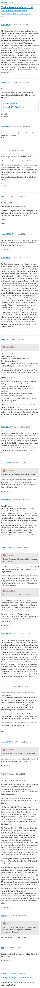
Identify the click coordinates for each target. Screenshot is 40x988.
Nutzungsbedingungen (8, 978)
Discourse (16, 982)
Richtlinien (22, 973)
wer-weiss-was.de (7, 2)
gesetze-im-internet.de (10, 103)
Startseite (4, 973)
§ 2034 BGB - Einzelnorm (13, 107)
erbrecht (3, 16)
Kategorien (13, 973)
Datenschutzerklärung (26, 978)
